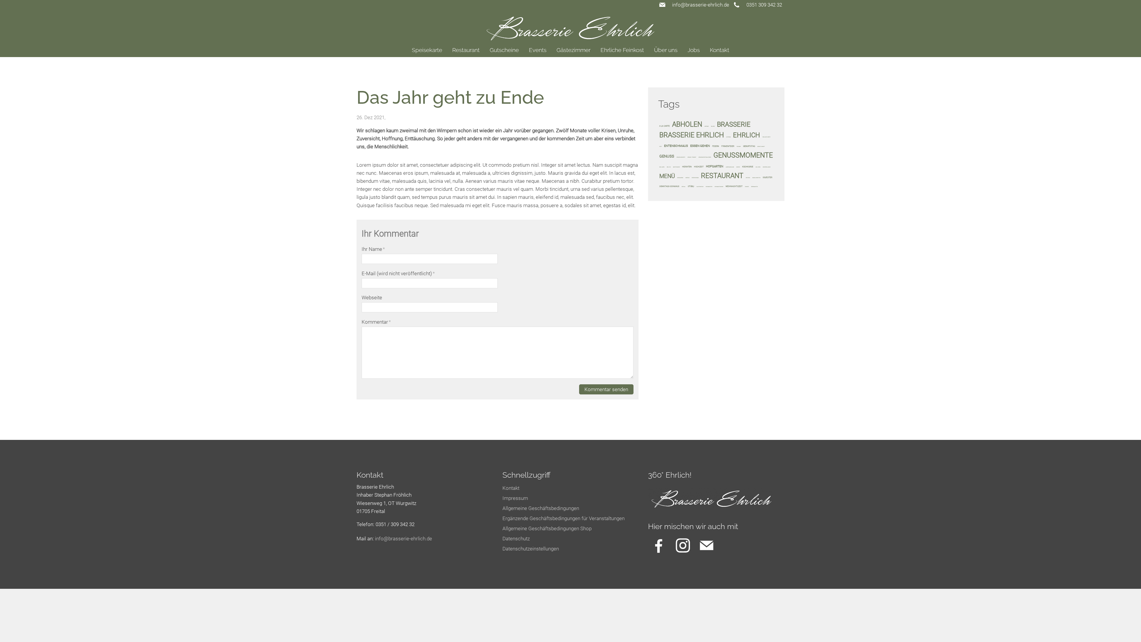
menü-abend (680, 177)
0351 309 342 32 (764, 5)
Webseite (372, 297)
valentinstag (699, 186)
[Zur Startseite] (571, 25)
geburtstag (749, 146)
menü (667, 176)
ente (660, 146)
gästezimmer (676, 167)
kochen (738, 167)
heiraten (687, 167)
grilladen (661, 167)
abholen (687, 124)
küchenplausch (766, 167)
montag (687, 177)
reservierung (695, 177)
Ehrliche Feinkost (622, 50)
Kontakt (719, 50)
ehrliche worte (766, 137)
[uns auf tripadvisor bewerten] (706, 545)
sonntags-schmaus (669, 186)
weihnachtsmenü (719, 186)
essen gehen (700, 145)
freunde (739, 146)
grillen (669, 167)
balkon (713, 126)
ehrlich (746, 135)
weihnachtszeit (734, 186)
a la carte (664, 126)
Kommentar (376, 322)
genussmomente (743, 155)
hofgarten (714, 166)
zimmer (747, 186)
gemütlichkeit (761, 146)
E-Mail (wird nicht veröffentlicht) (398, 273)
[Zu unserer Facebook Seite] (658, 545)
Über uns (665, 50)
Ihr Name (373, 249)
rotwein (748, 177)
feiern (715, 146)
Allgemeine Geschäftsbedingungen (540, 508)
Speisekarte (427, 50)
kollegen (758, 167)
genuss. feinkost (692, 157)
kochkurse (747, 167)
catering (728, 137)
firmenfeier (727, 146)
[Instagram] (683, 545)
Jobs (694, 50)
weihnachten (709, 186)
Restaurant (466, 50)
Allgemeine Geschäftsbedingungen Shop (547, 528)
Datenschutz (516, 539)
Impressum (515, 498)
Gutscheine (504, 50)
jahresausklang (730, 167)
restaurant (722, 176)
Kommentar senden (606, 389)
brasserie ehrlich (691, 135)
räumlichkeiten (756, 177)
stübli (691, 186)
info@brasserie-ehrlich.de (700, 5)
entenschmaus (676, 145)
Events (537, 50)
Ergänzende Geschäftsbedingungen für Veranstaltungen (563, 518)
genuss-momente (681, 157)
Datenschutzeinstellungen (530, 549)
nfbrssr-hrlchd (402, 539)
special (683, 186)
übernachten (754, 186)
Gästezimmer (573, 50)
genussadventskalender (705, 157)
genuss (666, 156)
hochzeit (699, 167)
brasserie (734, 124)
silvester (767, 177)
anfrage (707, 126)
